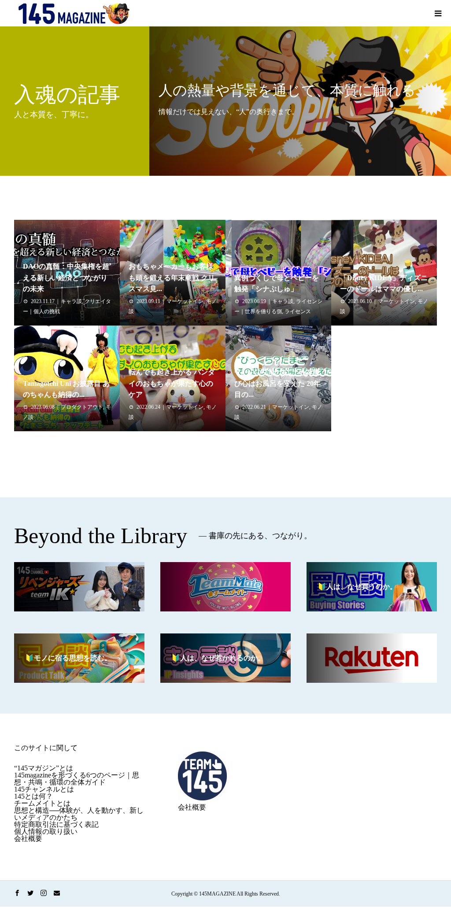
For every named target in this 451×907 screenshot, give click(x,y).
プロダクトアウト (82, 407)
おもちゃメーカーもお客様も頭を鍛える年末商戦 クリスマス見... (172, 277)
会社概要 (28, 838)
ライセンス (298, 311)
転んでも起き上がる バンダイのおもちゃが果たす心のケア (172, 383)
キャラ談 (71, 301)
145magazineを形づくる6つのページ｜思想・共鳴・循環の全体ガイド (76, 778)
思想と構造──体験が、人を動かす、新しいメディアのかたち (79, 814)
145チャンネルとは (44, 789)
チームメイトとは (42, 803)
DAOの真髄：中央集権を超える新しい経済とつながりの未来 (66, 277)
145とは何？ (33, 796)
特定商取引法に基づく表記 (56, 824)
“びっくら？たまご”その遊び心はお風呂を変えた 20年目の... (277, 383)
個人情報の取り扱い (46, 831)
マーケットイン (184, 301)
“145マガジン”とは (43, 768)
